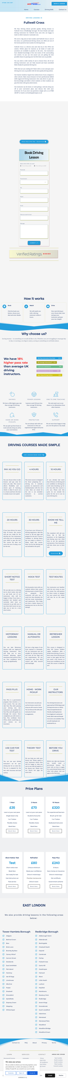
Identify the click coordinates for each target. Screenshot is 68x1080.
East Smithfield (11, 965)
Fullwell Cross (43, 962)
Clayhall (41, 951)
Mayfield (42, 988)
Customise (11, 1073)
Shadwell (9, 991)
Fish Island (9, 969)
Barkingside (43, 943)
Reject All (21, 1073)
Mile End (9, 984)
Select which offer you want (27, 163)
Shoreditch (10, 995)
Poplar (8, 988)
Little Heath (43, 980)
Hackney (9, 973)
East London (58, 1058)
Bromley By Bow (11, 951)
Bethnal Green (11, 939)
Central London (58, 1066)
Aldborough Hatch (45, 936)
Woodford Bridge (45, 1028)
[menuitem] (26, 10)
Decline (61, 1075)
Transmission (23, 178)
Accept (50, 1075)
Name (21, 196)
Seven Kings (43, 1002)
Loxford (41, 984)
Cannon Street (11, 958)
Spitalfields (10, 999)
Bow (7, 943)
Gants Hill (42, 965)
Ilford (40, 976)
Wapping (9, 1006)
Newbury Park (44, 995)
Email (21, 205)
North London (58, 1060)
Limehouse (10, 980)
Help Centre (42, 1066)
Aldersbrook (43, 939)
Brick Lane (9, 947)
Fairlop (41, 958)
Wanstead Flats (44, 1021)
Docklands (9, 962)
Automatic (26, 1058)
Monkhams (43, 991)
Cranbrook (42, 954)
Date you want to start (26, 214)
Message (22, 223)
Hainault (42, 973)
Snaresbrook (43, 1006)
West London (58, 1064)
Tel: (21, 187)
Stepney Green (11, 1002)
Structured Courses (9, 1058)
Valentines (42, 1013)
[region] (21, 1068)
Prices (42, 1058)
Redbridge (42, 999)
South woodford (44, 1010)
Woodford (42, 1025)
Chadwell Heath (44, 947)
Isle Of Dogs (10, 976)
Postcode (22, 169)
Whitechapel (10, 1010)
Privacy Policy (42, 1064)
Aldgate (9, 936)
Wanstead (42, 1017)
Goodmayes (43, 969)
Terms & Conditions (42, 1062)
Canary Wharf (11, 954)
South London (58, 1062)
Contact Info (42, 1060)
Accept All (32, 1073)
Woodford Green (44, 1032)
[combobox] (34, 182)
